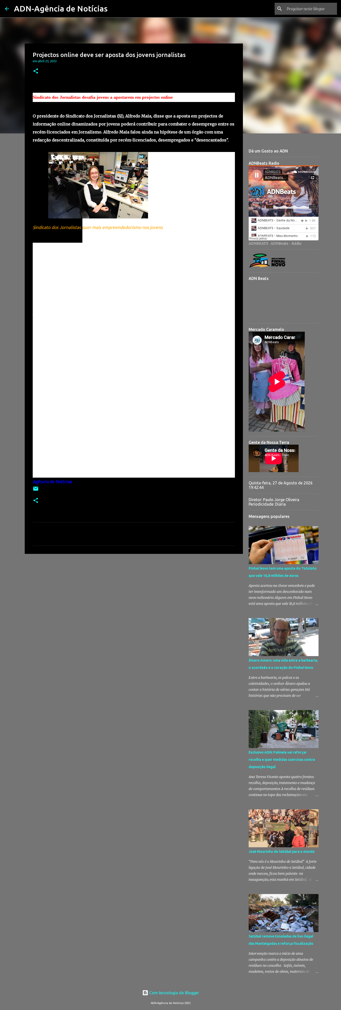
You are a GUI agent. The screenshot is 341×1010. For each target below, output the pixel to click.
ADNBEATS (258, 243)
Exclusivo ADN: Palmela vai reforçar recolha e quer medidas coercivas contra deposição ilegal (282, 759)
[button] (36, 71)
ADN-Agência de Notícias (61, 8)
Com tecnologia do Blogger (173, 993)
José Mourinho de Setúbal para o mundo (282, 852)
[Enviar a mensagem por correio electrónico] (36, 490)
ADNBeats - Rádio (286, 243)
